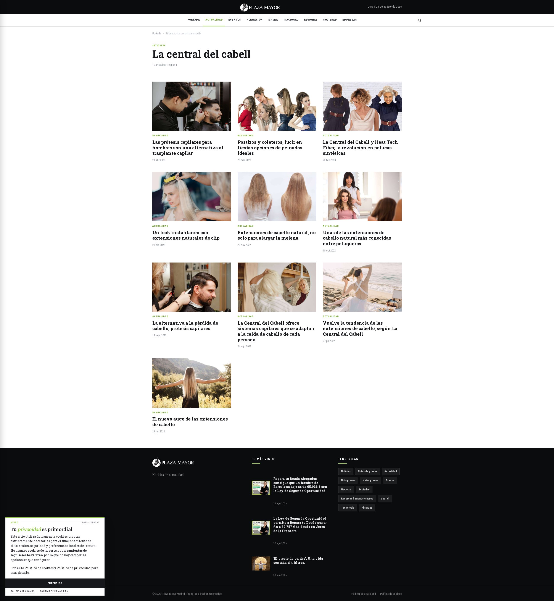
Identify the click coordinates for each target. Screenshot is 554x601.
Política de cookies (391, 593)
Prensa (390, 480)
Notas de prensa (367, 471)
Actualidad (214, 19)
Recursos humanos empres (357, 498)
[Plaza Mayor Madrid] (260, 7)
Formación (255, 19)
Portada (193, 19)
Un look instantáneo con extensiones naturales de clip (186, 235)
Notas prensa (370, 480)
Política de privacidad (363, 593)
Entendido (54, 583)
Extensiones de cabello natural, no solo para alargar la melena (277, 235)
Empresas (349, 19)
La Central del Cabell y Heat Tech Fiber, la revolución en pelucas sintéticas (360, 147)
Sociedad (330, 19)
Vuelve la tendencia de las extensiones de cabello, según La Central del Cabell (360, 328)
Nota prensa (348, 480)
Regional (310, 19)
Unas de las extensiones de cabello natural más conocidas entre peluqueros (357, 238)
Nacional (291, 19)
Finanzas (367, 507)
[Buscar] (419, 20)
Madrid (273, 19)
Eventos (234, 19)
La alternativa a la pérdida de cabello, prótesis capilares (185, 326)
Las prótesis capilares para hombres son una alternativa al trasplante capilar (187, 147)
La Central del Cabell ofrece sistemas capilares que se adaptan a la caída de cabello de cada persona (276, 331)
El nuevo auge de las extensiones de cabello (190, 421)
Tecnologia (347, 507)
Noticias (346, 471)
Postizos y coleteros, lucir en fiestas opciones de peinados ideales (270, 147)
